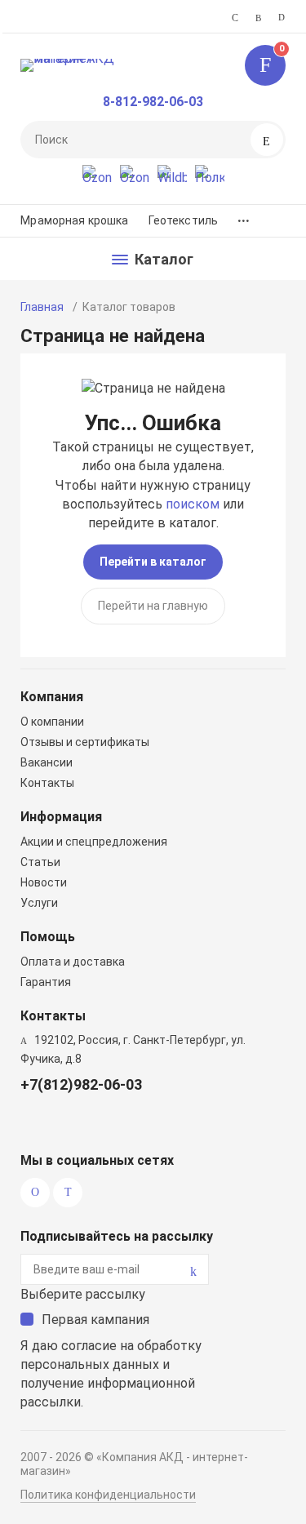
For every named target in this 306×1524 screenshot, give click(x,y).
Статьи (40, 862)
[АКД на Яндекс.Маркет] (97, 179)
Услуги (39, 902)
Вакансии (46, 762)
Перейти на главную (153, 605)
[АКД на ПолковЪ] (209, 179)
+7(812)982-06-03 (81, 1084)
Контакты (47, 782)
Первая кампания (95, 1319)
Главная (42, 306)
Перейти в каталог (153, 561)
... (243, 216)
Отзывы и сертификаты (84, 742)
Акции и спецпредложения (93, 841)
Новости (43, 882)
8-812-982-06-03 (153, 101)
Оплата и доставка (72, 961)
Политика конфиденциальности (108, 1494)
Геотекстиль (184, 220)
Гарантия (45, 982)
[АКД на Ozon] (134, 179)
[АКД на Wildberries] (172, 179)
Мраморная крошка (74, 220)
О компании (52, 721)
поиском (193, 504)
